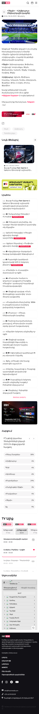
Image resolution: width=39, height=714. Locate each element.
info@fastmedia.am (11, 691)
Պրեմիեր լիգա (9, 133)
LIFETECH (5, 664)
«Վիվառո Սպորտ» (10, 96)
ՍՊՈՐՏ (4, 658)
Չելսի (6, 129)
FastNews (5, 640)
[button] (32, 3)
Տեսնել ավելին (19, 397)
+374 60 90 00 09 (10, 694)
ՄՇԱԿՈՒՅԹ (6, 661)
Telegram (30, 102)
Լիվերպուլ (19, 129)
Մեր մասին (6, 671)
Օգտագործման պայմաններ (13, 675)
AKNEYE (5, 667)
